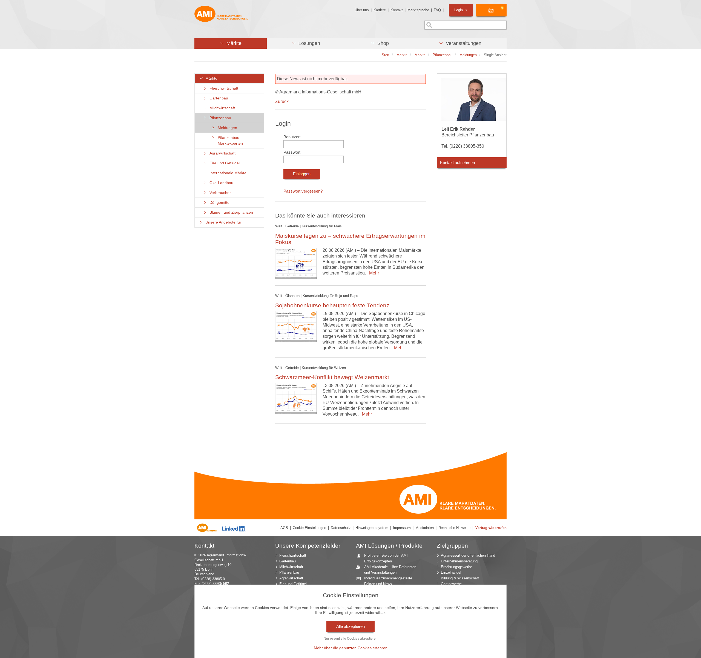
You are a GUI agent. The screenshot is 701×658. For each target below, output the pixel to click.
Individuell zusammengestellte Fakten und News (388, 581)
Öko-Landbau (220, 183)
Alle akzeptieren (350, 626)
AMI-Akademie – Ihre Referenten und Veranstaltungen (390, 570)
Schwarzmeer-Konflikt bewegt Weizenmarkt (332, 377)
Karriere (380, 10)
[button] (230, 43)
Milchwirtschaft (221, 108)
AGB (284, 528)
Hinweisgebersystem (371, 528)
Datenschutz (341, 528)
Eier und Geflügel (223, 163)
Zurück (282, 101)
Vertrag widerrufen (491, 528)
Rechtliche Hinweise (454, 528)
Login (459, 10)
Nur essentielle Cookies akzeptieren (351, 638)
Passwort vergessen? (303, 191)
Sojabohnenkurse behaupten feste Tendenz (332, 305)
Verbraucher (219, 193)
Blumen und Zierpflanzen (230, 212)
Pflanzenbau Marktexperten (229, 140)
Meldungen (226, 128)
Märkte (210, 78)
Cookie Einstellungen (309, 528)
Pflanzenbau (219, 118)
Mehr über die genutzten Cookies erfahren (350, 648)
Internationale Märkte (226, 173)
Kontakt (396, 10)
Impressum (402, 528)
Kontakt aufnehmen (457, 163)
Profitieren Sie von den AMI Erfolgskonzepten (386, 558)
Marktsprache (418, 10)
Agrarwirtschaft (221, 153)
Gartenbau (217, 98)
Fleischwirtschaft (222, 88)
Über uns (362, 10)
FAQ (437, 10)
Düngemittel (218, 203)
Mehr (373, 273)
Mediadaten (424, 528)
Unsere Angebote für (222, 222)
